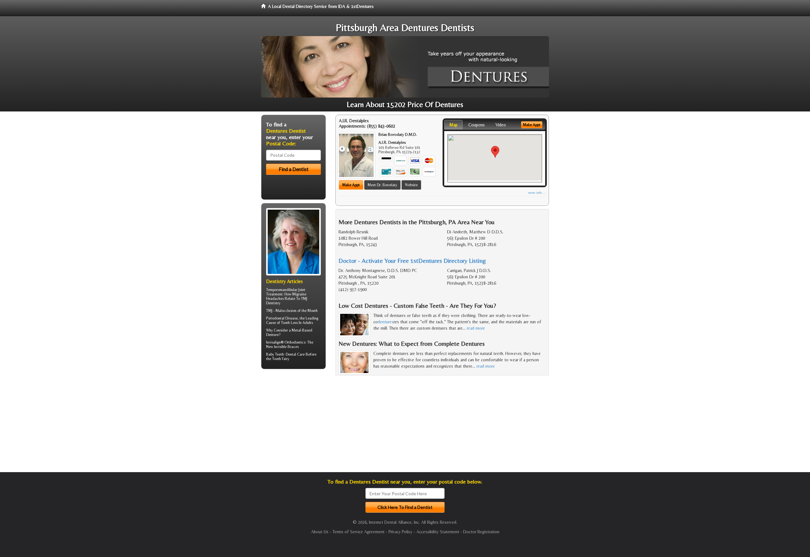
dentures (386, 321)
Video (500, 124)
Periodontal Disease (282, 318)
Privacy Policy (400, 531)
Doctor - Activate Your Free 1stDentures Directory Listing (412, 260)
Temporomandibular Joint (285, 290)
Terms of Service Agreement (358, 531)
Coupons (476, 124)
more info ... (536, 192)
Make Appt (351, 185)
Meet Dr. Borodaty (382, 185)
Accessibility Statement (437, 531)
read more (476, 328)
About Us (319, 531)
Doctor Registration (481, 531)
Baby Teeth (275, 354)
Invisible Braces (286, 347)
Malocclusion (286, 310)
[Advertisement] (293, 423)
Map (453, 124)
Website (411, 185)
